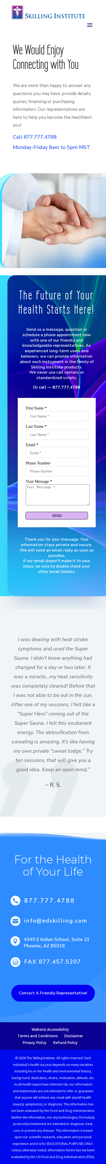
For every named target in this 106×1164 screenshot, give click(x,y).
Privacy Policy (35, 1042)
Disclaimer (73, 1035)
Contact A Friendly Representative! (53, 993)
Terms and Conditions (37, 1035)
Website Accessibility (50, 1029)
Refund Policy (65, 1042)
